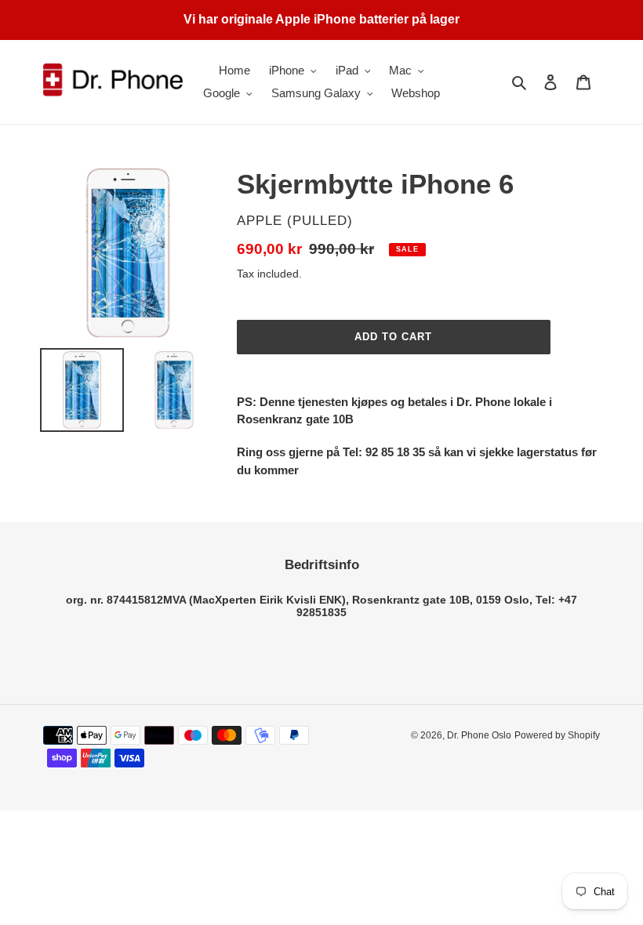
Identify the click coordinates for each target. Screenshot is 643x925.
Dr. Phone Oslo (479, 735)
